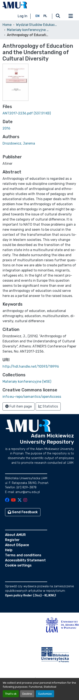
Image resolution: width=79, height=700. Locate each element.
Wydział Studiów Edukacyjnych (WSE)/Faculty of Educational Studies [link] (37, 25)
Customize (45, 693)
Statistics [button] (50, 406)
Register (12, 540)
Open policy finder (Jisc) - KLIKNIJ (30, 595)
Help (8, 550)
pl (45, 16)
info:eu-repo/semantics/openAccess (32, 397)
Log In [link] (22, 16)
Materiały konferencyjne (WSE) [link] (28, 30)
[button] (15, 5)
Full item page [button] (20, 406)
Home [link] (7, 25)
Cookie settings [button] (18, 565)
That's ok (10, 693)
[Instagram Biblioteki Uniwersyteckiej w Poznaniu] (25, 500)
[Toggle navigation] (70, 16)
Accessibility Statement (25, 560)
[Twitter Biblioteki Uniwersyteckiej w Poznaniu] (19, 500)
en (37, 16)
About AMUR (15, 535)
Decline (27, 693)
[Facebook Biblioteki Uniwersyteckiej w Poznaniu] (7, 500)
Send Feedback (24, 512)
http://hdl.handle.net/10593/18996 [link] (31, 366)
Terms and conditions (23, 555)
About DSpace (17, 545)
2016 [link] (6, 128)
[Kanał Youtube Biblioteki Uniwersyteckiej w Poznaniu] (13, 500)
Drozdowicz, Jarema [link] (19, 143)
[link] (39, 113)
